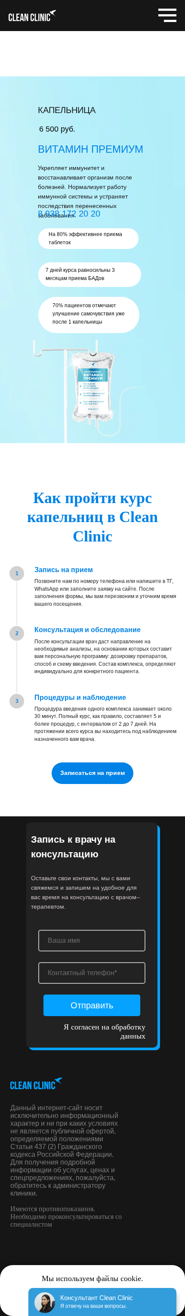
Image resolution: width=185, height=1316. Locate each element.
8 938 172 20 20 (69, 213)
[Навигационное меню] (167, 15)
